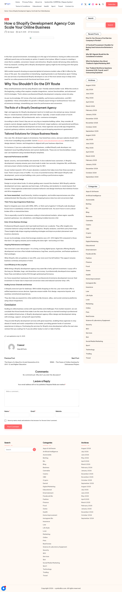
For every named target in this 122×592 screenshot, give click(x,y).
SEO (87, 329)
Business (89, 216)
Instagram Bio (91, 283)
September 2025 (92, 131)
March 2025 (90, 156)
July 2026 (89, 89)
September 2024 (92, 177)
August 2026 (90, 85)
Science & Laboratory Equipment (98, 320)
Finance (89, 262)
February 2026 (91, 110)
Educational (90, 246)
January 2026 (91, 114)
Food (88, 266)
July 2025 (89, 139)
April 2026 (90, 102)
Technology (90, 350)
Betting (88, 204)
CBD (87, 229)
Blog (6, 19)
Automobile (90, 200)
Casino (88, 225)
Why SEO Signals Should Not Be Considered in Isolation (97, 55)
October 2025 (91, 127)
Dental (88, 237)
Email (33, 411)
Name (7, 411)
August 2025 (90, 135)
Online (88, 308)
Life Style (89, 295)
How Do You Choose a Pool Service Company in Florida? (98, 39)
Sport (88, 345)
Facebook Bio (91, 254)
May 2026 (89, 98)
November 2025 (92, 123)
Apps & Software (92, 191)
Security (89, 325)
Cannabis (89, 221)
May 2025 (89, 148)
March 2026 (90, 106)
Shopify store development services (51, 141)
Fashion (89, 258)
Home (6, 11)
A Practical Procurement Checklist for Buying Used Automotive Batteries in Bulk (99, 47)
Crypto (88, 233)
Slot (87, 337)
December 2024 (92, 169)
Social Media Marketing (94, 341)
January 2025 (91, 164)
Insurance (89, 287)
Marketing (89, 304)
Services (89, 333)
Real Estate (90, 316)
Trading (89, 354)
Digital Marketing (92, 241)
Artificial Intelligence (93, 196)
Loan (88, 300)
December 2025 (92, 119)
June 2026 (90, 94)
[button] (112, 4)
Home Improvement (93, 279)
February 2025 (91, 160)
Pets (87, 312)
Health (88, 275)
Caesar (21, 345)
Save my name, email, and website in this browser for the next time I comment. (32, 420)
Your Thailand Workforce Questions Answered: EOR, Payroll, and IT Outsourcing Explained (99, 70)
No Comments (35, 32)
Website (59, 411)
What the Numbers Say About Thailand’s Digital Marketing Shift (98, 62)
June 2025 (90, 144)
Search (91, 18)
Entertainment (91, 250)
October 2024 (91, 173)
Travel (88, 358)
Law (87, 291)
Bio (87, 208)
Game (88, 270)
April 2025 (90, 152)
